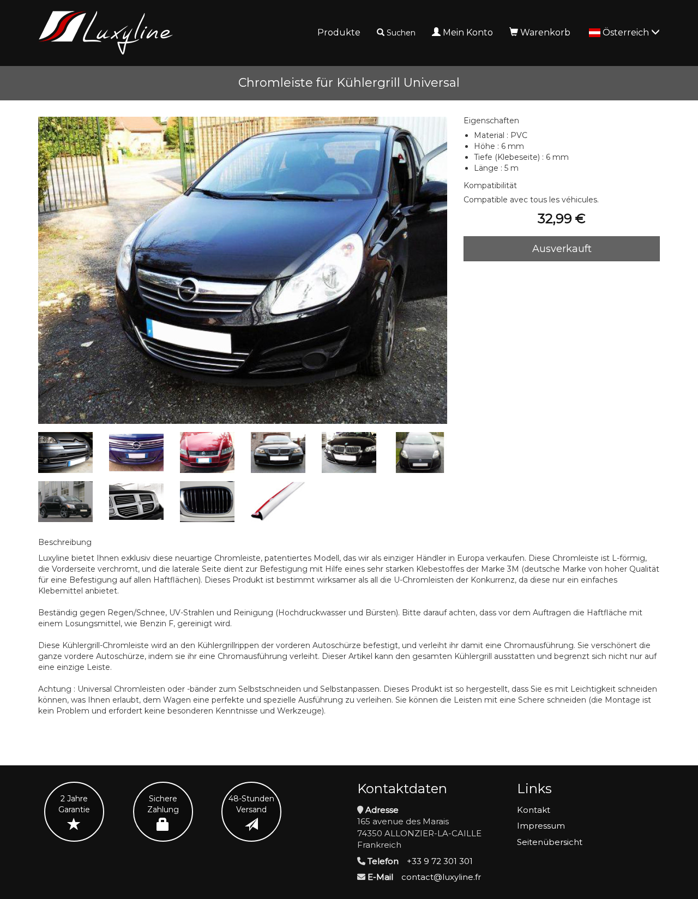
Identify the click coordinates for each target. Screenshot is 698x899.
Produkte (338, 32)
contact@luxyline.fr (441, 877)
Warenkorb (545, 32)
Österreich (627, 32)
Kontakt (533, 810)
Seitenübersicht (549, 842)
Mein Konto (468, 32)
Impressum (541, 825)
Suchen (401, 33)
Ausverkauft (562, 249)
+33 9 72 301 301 (440, 861)
